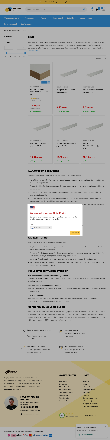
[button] (79, 207)
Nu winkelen (75, 233)
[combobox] (36, 228)
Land (31, 224)
